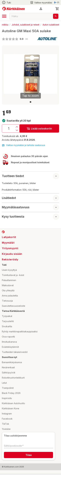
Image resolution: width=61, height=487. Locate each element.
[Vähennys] (17, 130)
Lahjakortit (9, 237)
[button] (41, 2)
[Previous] (8, 74)
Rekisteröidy (10, 259)
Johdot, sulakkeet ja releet (25, 24)
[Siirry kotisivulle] (13, 9)
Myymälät (8, 242)
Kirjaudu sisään (12, 253)
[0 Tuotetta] (57, 9)
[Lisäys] (17, 127)
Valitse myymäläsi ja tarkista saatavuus (25, 145)
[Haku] (55, 16)
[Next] (53, 74)
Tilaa (28, 455)
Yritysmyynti (10, 248)
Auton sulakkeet (51, 24)
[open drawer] (4, 16)
